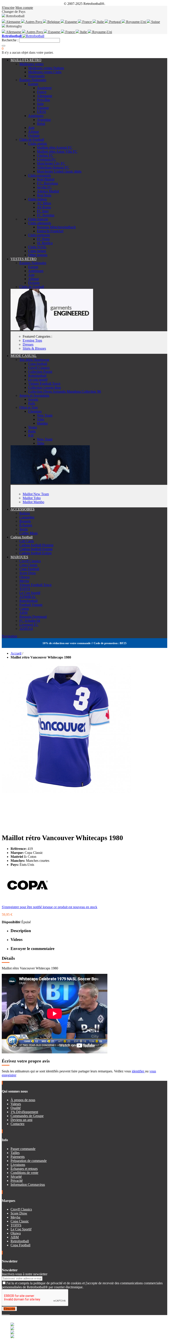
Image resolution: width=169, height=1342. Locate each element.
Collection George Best (44, 387)
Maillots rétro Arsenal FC (54, 147)
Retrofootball (37, 375)
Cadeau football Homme (36, 545)
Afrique (33, 131)
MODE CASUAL (24, 356)
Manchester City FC (51, 163)
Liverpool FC (46, 159)
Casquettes (26, 517)
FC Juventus (45, 215)
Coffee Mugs (28, 533)
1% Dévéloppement (24, 1112)
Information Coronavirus (28, 1184)
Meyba (24, 581)
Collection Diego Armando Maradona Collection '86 (64, 391)
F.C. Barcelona (47, 183)
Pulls (31, 403)
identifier (138, 1071)
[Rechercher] (3, 45)
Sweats (33, 399)
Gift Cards (26, 541)
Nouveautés (36, 76)
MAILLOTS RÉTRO (26, 60)
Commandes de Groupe (27, 1116)
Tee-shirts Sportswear (34, 360)
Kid (30, 435)
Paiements (18, 1157)
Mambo (42, 423)
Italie (100, 22)
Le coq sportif (38, 379)
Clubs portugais (39, 235)
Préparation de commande (29, 1161)
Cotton (24, 609)
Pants (32, 431)
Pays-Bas (43, 100)
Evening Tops (32, 340)
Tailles (15, 1153)
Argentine (44, 120)
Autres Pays (34, 22)
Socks (23, 529)
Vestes (32, 427)
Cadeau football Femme (36, 549)
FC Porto (43, 239)
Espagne (71, 22)
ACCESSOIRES (23, 509)
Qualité (16, 1108)
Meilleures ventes (31, 64)
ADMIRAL (27, 597)
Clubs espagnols (39, 175)
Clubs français (38, 219)
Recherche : (10, 40)
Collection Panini (40, 371)
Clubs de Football (31, 139)
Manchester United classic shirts (59, 171)
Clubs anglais (37, 143)
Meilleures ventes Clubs (44, 72)
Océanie (34, 135)
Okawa (24, 577)
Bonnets (25, 521)
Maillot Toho (32, 498)
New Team (44, 415)
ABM (23, 613)
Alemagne (13, 22)
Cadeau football (22, 537)
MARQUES (19, 557)
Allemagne (13, 32)
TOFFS (24, 589)
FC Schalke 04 (29, 620)
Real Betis (44, 195)
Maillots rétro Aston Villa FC (57, 151)
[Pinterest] (9, 1313)
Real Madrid (45, 179)
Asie (31, 127)
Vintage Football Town (44, 383)
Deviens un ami (21, 1120)
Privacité (17, 1180)
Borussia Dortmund (33, 617)
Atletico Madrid (48, 191)
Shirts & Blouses (34, 348)
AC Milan (44, 203)
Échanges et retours (24, 1169)
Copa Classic (28, 565)
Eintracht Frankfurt (50, 231)
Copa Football (29, 569)
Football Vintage (30, 605)
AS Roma (44, 207)
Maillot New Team (36, 494)
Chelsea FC (45, 155)
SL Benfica (45, 243)
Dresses (28, 344)
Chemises (35, 411)
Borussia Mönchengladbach (56, 227)
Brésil (41, 124)
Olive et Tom (28, 407)
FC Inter (43, 211)
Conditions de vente (24, 1172)
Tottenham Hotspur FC (53, 167)
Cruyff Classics (39, 367)
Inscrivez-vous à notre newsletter (24, 1274)
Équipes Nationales (32, 80)
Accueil (16, 653)
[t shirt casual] (50, 483)
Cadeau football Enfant (35, 553)
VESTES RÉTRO (24, 259)
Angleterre (44, 88)
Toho (40, 419)
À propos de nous (23, 1100)
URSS (41, 112)
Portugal (115, 22)
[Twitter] (4, 1313)
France (87, 22)
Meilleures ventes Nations (46, 68)
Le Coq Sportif (29, 593)
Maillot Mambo (33, 502)
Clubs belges (37, 251)
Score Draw (27, 573)
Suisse (155, 22)
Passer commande (23, 1149)
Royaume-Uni (136, 22)
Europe (33, 84)
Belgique (53, 22)
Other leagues (37, 255)
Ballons (24, 513)
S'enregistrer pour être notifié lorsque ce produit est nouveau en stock (49, 907)
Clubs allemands (39, 223)
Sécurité (16, 1176)
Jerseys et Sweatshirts (34, 395)
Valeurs (16, 1104)
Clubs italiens (37, 199)
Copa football (37, 363)
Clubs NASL (37, 247)
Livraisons (18, 1165)
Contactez (17, 1124)
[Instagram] (6, 1313)
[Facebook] (3, 1313)
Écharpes (25, 525)
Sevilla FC (44, 187)
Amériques (35, 116)
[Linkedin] (8, 1313)
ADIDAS (26, 628)
